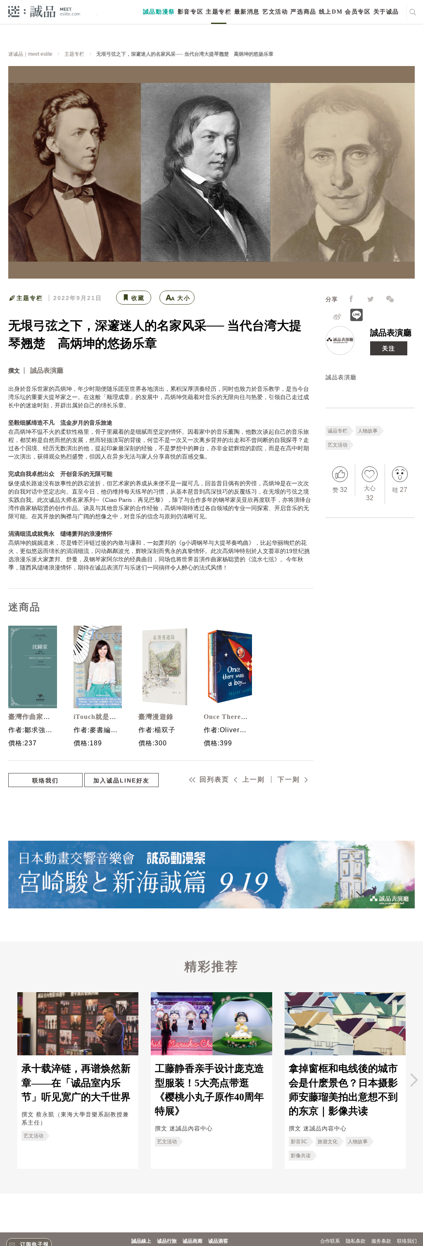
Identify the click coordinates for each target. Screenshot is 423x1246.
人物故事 (368, 431)
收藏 (138, 298)
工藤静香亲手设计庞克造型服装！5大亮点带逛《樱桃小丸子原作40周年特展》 (209, 1089)
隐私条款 (356, 1241)
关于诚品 (386, 12)
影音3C (299, 1141)
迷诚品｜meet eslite (30, 54)
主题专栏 (218, 12)
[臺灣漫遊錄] (160, 667)
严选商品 (303, 12)
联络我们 (45, 780)
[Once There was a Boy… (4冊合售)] (226, 667)
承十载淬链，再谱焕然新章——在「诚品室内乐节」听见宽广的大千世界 (76, 1082)
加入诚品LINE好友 (121, 780)
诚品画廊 (192, 1241)
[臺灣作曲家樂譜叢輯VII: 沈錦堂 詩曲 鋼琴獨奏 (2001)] (30, 667)
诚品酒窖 (218, 1241)
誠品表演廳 (390, 332)
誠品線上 (141, 1241)
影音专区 (190, 12)
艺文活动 (275, 12)
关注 (388, 348)
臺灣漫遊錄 (155, 716)
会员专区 (358, 12)
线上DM (330, 12)
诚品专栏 (337, 431)
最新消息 (247, 12)
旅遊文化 (327, 1141)
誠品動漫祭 (159, 12)
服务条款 (381, 1241)
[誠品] (44, 11)
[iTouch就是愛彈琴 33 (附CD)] (96, 667)
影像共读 (301, 1156)
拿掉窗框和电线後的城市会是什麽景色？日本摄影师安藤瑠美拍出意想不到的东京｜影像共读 (343, 1089)
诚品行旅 (167, 1241)
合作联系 (330, 1241)
